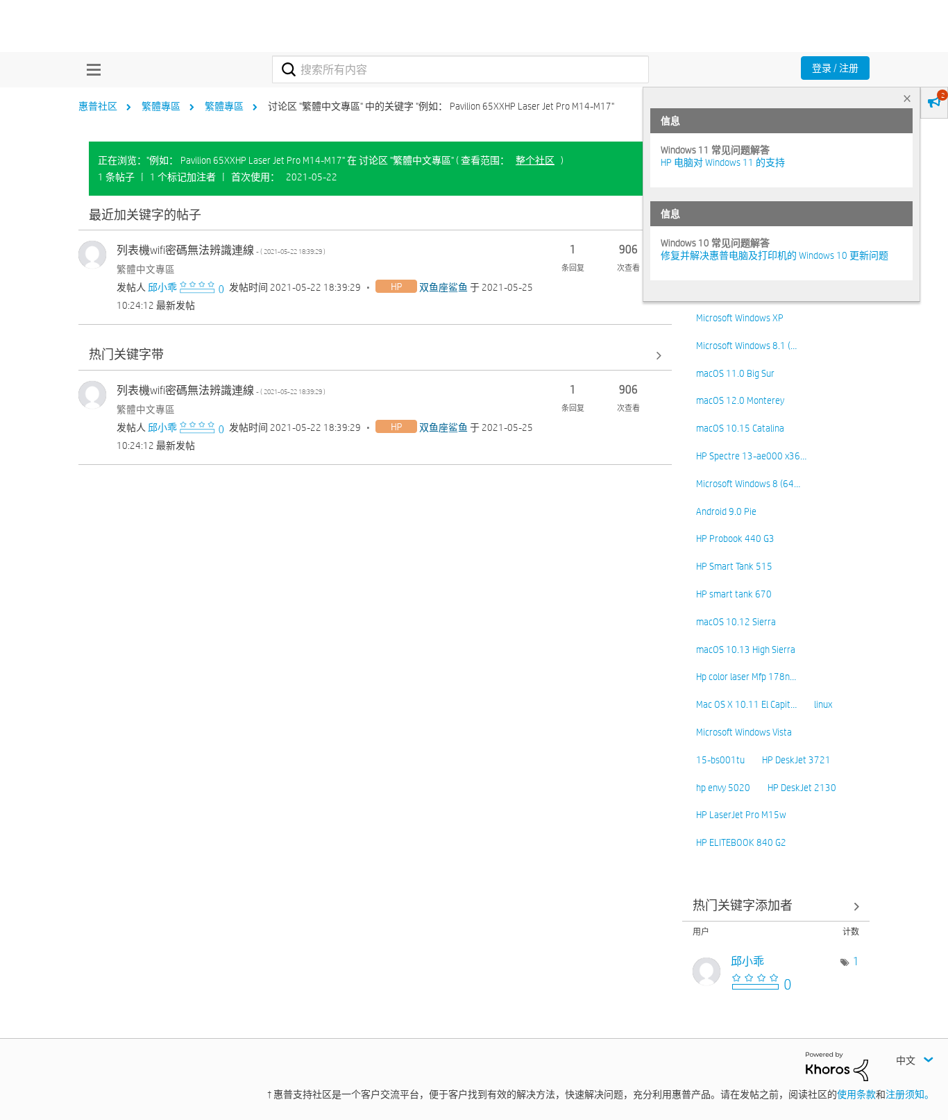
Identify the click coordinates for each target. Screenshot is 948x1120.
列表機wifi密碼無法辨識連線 (221, 250)
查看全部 (375, 215)
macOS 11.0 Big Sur (735, 373)
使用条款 (856, 1094)
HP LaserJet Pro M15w (741, 814)
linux (823, 704)
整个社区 (535, 160)
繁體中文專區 (146, 269)
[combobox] (460, 69)
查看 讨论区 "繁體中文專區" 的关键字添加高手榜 (776, 906)
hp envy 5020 (723, 787)
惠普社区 (97, 106)
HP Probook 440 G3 (735, 538)
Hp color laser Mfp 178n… (746, 676)
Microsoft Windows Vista (744, 732)
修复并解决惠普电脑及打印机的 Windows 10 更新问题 (774, 255)
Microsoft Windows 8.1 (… (746, 345)
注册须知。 (910, 1094)
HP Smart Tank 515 (734, 566)
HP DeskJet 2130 (802, 787)
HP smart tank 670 (734, 594)
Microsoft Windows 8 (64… (748, 483)
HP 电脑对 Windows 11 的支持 (723, 162)
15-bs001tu (720, 760)
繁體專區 (161, 106)
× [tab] (907, 98)
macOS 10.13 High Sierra (745, 649)
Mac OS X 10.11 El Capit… (746, 704)
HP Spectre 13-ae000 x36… (751, 456)
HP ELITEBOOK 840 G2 (741, 842)
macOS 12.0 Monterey (740, 400)
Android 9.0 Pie (726, 511)
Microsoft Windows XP (740, 318)
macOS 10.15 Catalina (740, 428)
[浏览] (90, 69)
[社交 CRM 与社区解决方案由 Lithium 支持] (837, 1066)
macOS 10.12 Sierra (736, 622)
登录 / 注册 (835, 68)
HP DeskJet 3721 (796, 760)
